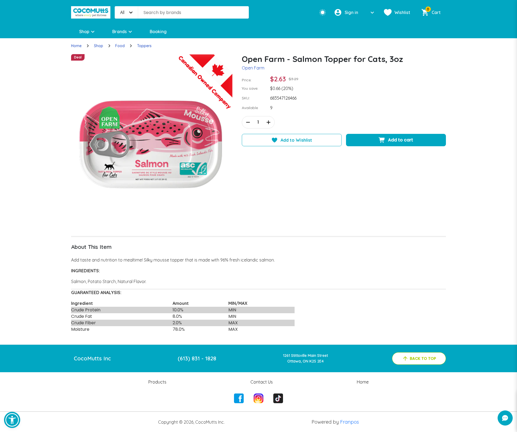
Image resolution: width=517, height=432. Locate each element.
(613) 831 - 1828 (197, 358)
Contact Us (261, 382)
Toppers (144, 45)
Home (76, 45)
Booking (158, 31)
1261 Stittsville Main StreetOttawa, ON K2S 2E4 (305, 358)
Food (120, 45)
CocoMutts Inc (92, 358)
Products (157, 382)
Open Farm (253, 68)
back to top (423, 358)
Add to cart (400, 140)
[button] (12, 420)
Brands (119, 31)
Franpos (349, 422)
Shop (84, 31)
